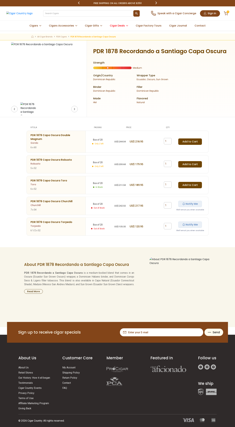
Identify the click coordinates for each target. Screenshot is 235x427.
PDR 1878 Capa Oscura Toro (49, 180)
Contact (200, 25)
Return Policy (69, 377)
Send (216, 332)
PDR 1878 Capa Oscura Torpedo (51, 222)
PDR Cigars (61, 36)
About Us (23, 367)
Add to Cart (190, 141)
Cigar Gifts (92, 25)
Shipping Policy (71, 372)
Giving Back (24, 408)
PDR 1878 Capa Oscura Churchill (51, 201)
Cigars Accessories (61, 25)
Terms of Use (26, 398)
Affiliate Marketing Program (33, 403)
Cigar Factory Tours (148, 25)
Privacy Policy (26, 393)
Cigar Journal (178, 25)
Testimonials (25, 382)
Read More (33, 291)
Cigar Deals (117, 25)
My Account (68, 367)
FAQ (64, 387)
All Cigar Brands (45, 36)
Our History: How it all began (34, 377)
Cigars (33, 25)
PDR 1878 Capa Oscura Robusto (51, 160)
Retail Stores (25, 372)
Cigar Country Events (30, 387)
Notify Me (192, 204)
